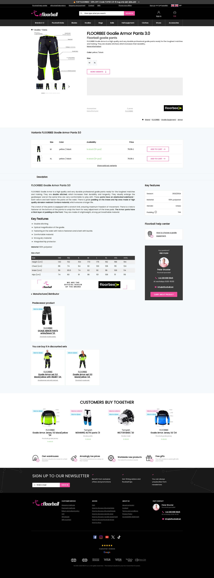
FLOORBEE (129, 111)
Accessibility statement (130, 517)
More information (94, 46)
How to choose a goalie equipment (105, 517)
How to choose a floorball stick (103, 508)
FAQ (93, 505)
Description (42, 176)
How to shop (96, 523)
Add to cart (156, 149)
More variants (97, 72)
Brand (147, 119)
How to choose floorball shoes (103, 520)
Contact (91, 5)
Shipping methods (68, 505)
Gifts (98, 5)
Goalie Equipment (168, 119)
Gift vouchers (66, 520)
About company (128, 505)
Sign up (152, 5)
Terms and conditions (130, 511)
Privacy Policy (127, 514)
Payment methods (68, 508)
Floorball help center (39, 5)
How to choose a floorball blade (103, 511)
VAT (63, 514)
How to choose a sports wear (102, 514)
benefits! (165, 5)
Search (129, 13)
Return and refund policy (70, 511)
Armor (180, 119)
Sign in (65, 485)
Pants (44, 30)
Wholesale (65, 517)
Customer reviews (107, 548)
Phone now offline (125, 5)
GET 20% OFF (130, 2)
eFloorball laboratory (58, 5)
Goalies (37, 30)
